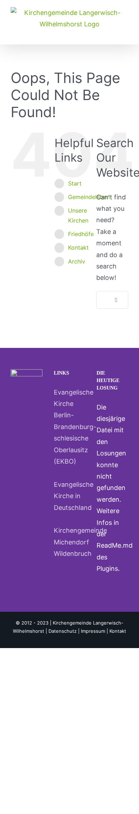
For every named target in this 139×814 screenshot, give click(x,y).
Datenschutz (62, 631)
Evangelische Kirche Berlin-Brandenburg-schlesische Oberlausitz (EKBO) (70, 426)
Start (75, 183)
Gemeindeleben (89, 196)
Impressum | (95, 631)
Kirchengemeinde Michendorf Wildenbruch (70, 542)
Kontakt (78, 247)
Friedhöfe (81, 234)
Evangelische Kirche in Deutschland (70, 496)
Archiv (76, 261)
